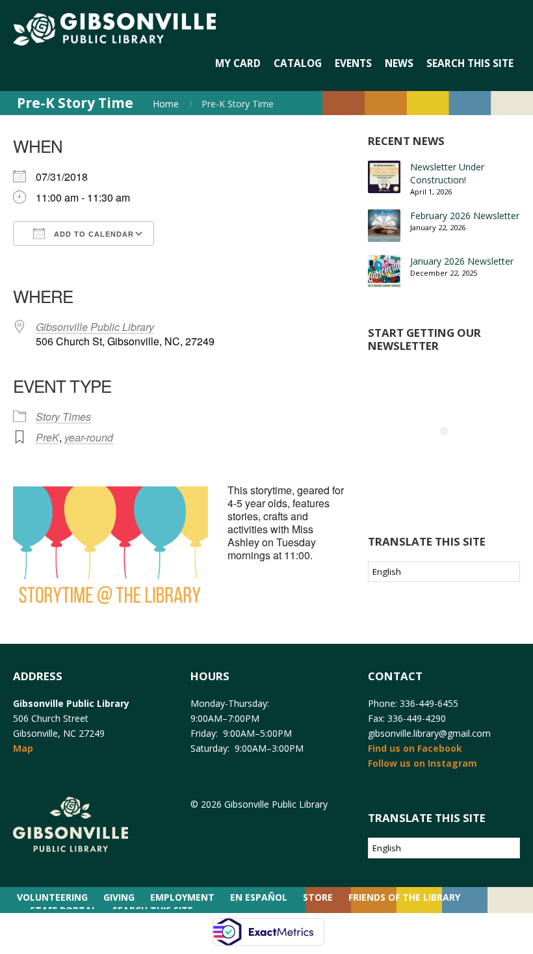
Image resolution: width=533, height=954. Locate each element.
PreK (47, 437)
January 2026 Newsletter (462, 261)
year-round (88, 437)
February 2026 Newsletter (464, 215)
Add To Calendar (92, 234)
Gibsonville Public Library (95, 326)
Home (166, 104)
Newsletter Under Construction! (447, 173)
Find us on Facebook (415, 748)
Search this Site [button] (470, 63)
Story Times (63, 416)
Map (23, 748)
